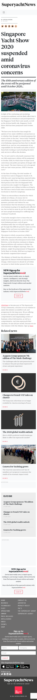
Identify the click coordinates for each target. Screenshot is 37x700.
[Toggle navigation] (3, 12)
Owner (3, 613)
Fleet (3, 608)
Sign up (18, 296)
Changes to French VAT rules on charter (18, 396)
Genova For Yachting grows (15, 466)
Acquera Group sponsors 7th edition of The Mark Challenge (17, 357)
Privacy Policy (24, 605)
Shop (3, 627)
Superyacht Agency (25, 613)
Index (3, 621)
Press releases (7, 616)
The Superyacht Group (27, 611)
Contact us (22, 600)
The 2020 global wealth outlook (18, 432)
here (31, 326)
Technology (6, 605)
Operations (5, 611)
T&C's (20, 608)
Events (4, 624)
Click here (4, 305)
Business (4, 603)
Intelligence (6, 619)
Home (3, 600)
